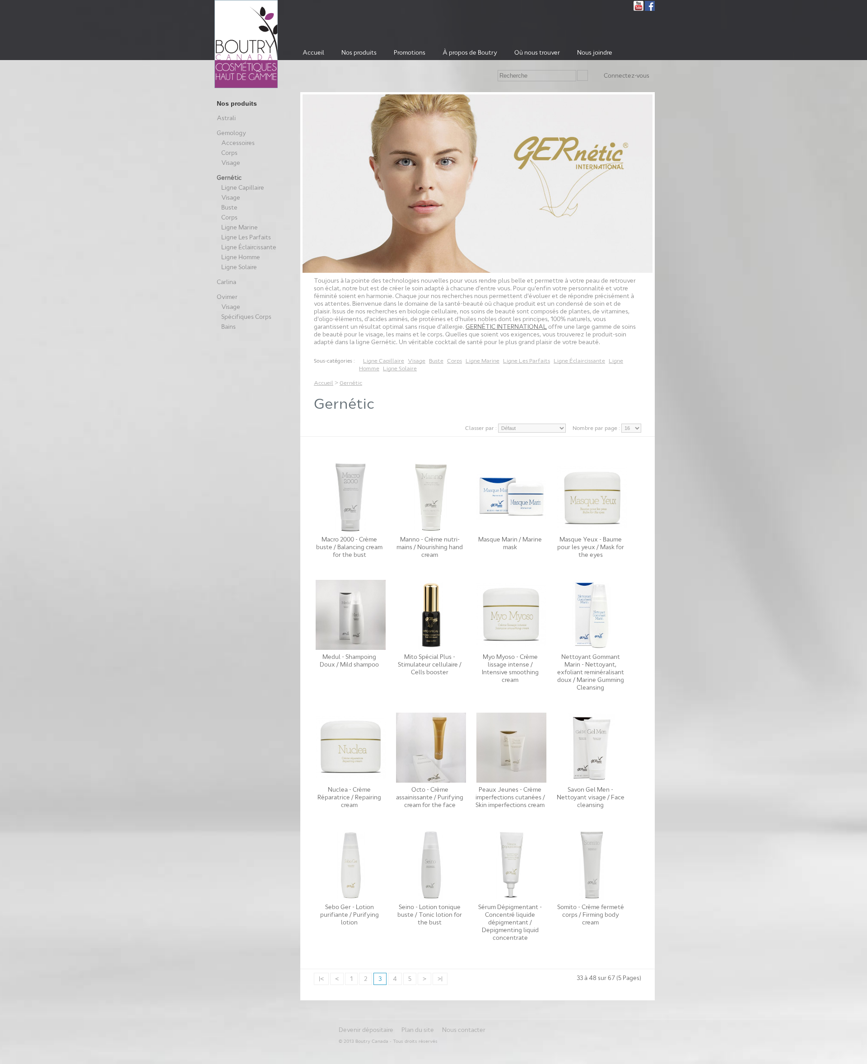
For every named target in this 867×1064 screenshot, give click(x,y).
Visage (230, 163)
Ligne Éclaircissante (248, 247)
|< (321, 979)
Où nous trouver (537, 52)
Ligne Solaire (239, 267)
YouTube (638, 6)
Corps (229, 153)
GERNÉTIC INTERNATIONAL (506, 327)
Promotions (409, 52)
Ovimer (227, 297)
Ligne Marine (239, 227)
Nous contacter (463, 1030)
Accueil (313, 52)
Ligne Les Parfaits (246, 237)
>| (440, 979)
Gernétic (229, 178)
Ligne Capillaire (242, 187)
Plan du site (417, 1030)
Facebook (650, 6)
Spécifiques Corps (246, 317)
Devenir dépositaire (366, 1030)
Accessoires (238, 143)
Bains (228, 327)
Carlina (226, 282)
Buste (229, 207)
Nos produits (359, 52)
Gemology (231, 133)
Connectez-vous (626, 75)
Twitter (627, 6)
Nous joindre (594, 52)
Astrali (226, 118)
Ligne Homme (240, 257)
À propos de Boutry (470, 52)
